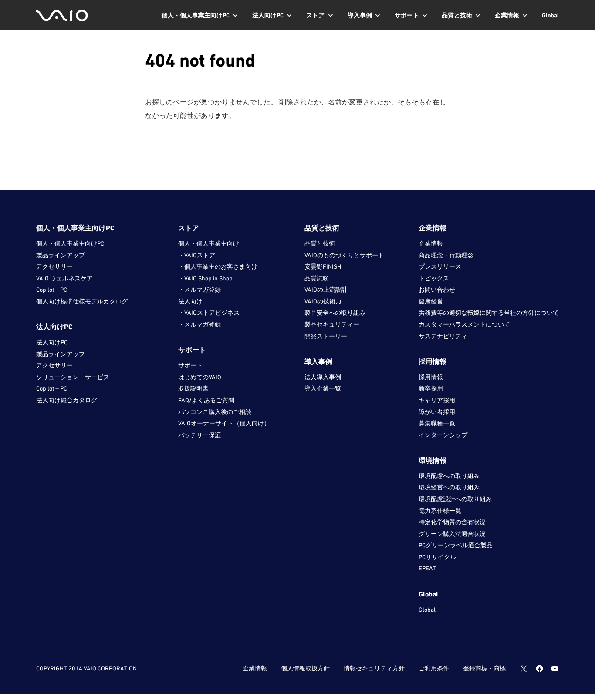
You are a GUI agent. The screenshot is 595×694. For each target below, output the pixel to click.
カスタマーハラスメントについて (464, 324)
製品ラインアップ (60, 255)
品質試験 (316, 278)
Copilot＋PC (51, 289)
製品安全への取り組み (334, 312)
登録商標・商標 (484, 668)
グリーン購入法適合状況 (452, 533)
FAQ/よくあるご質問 (206, 400)
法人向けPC (52, 342)
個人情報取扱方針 (305, 668)
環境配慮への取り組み (449, 475)
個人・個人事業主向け (208, 243)
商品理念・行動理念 (446, 255)
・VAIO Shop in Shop (205, 278)
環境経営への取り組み (449, 487)
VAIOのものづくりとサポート (344, 255)
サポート (190, 365)
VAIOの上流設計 (326, 289)
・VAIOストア (196, 255)
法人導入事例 (322, 377)
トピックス (434, 278)
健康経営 (431, 301)
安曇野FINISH (322, 266)
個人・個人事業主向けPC (70, 243)
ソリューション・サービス (72, 377)
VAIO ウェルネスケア (64, 278)
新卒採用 (431, 388)
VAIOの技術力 (322, 301)
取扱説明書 (193, 388)
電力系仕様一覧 (440, 510)
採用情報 (431, 377)
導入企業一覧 (322, 388)
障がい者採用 (437, 411)
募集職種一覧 (437, 423)
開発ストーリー (325, 336)
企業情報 (431, 243)
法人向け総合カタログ (66, 400)
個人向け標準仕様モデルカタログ (82, 301)
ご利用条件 (434, 668)
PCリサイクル (437, 556)
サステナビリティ (443, 336)
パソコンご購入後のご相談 (214, 411)
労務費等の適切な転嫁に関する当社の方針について (489, 312)
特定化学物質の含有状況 (452, 522)
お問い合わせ (437, 289)
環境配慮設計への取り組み (455, 498)
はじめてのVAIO (199, 377)
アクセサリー (54, 266)
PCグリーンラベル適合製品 (456, 545)
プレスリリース (440, 266)
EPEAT (427, 568)
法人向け (190, 301)
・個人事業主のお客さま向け (217, 266)
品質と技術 (319, 243)
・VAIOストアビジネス (209, 312)
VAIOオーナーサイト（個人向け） (224, 423)
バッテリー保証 (199, 434)
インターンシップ (443, 434)
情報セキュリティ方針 (374, 668)
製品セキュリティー (331, 324)
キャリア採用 (437, 400)
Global (427, 609)
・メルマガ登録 (199, 289)
